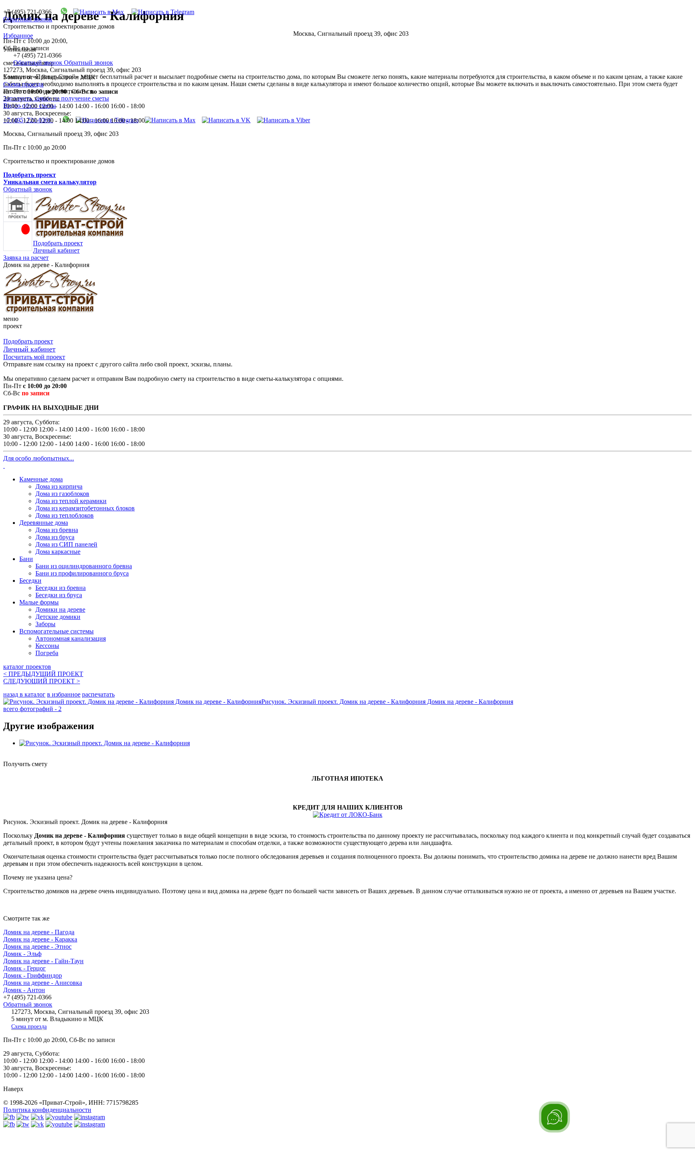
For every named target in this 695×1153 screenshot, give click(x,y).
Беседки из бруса (58, 595)
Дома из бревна (56, 529)
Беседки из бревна (60, 587)
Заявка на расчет (26, 257)
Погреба (46, 652)
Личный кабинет (56, 250)
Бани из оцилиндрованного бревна (83, 566)
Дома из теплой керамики (71, 500)
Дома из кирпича (58, 486)
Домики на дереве (60, 609)
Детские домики (57, 616)
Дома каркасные (57, 551)
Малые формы (39, 602)
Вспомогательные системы (56, 631)
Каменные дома (41, 479)
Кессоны (47, 645)
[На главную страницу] (50, 311)
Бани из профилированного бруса (82, 573)
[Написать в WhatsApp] (61, 11)
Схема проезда (23, 84)
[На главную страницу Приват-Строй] (80, 235)
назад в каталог (24, 694)
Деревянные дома (43, 522)
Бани (26, 558)
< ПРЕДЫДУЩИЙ (43, 673)
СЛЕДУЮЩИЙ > (41, 681)
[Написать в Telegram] (159, 11)
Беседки (30, 580)
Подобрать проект (58, 243)
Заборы (45, 624)
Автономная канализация (70, 638)
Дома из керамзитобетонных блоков (85, 508)
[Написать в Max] (95, 11)
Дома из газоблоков (62, 493)
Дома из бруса (54, 537)
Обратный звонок (27, 19)
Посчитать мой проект (34, 357)
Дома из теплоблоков (64, 515)
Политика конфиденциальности (47, 1109)
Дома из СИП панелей (66, 544)
